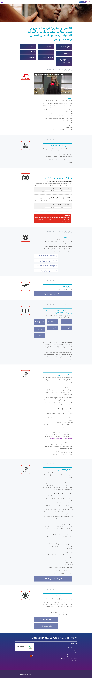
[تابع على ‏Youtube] (31, 656)
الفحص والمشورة (74, 645)
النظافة (76, 652)
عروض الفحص (75, 650)
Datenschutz (28, 674)
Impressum (22, 674)
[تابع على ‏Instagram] (33, 656)
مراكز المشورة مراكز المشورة (72, 647)
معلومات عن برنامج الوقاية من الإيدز (71, 654)
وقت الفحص (75, 648)
